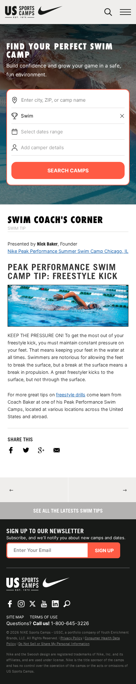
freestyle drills (70, 394)
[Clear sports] (122, 115)
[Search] (108, 12)
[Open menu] (125, 12)
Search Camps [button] (68, 170)
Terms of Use (44, 617)
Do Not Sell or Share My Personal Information (54, 644)
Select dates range (42, 132)
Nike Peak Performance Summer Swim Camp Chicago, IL (68, 251)
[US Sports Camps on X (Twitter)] (32, 603)
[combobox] (73, 100)
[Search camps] (66, 603)
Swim (27, 116)
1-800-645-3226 (70, 623)
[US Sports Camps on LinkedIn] (55, 603)
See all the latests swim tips (68, 511)
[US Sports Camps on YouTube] (43, 603)
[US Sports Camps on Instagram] (21, 603)
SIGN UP (104, 550)
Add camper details (42, 147)
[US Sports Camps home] (34, 12)
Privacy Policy (71, 638)
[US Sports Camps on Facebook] (9, 603)
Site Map (15, 617)
